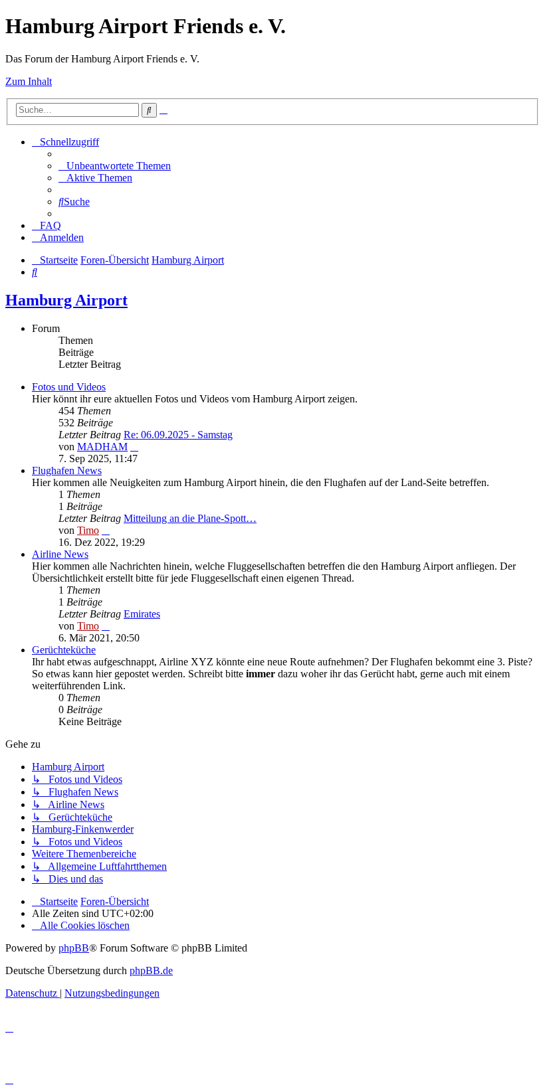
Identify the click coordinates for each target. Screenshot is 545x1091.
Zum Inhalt (28, 81)
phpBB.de (151, 970)
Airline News (60, 554)
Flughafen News (67, 470)
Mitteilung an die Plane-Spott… (190, 518)
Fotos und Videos (69, 386)
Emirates (142, 614)
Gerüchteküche (64, 649)
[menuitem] (114, 165)
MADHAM (102, 446)
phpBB (73, 948)
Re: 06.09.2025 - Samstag (178, 434)
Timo (88, 530)
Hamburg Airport (66, 300)
